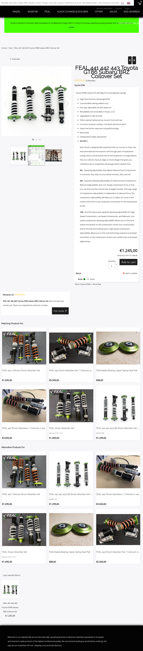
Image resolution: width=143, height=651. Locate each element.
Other (99, 11)
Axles (113, 11)
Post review (59, 311)
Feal (47, 11)
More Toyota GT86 (82, 284)
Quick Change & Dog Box (72, 11)
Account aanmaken (104, 8)
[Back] (130, 60)
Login (127, 8)
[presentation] (6, 104)
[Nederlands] (122, 3)
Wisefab (33, 11)
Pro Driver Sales (129, 23)
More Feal (97, 284)
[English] (128, 3)
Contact (118, 8)
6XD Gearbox (132, 11)
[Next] (134, 60)
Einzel (17, 11)
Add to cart (128, 262)
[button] (33, 139)
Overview (16, 59)
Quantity (112, 261)
